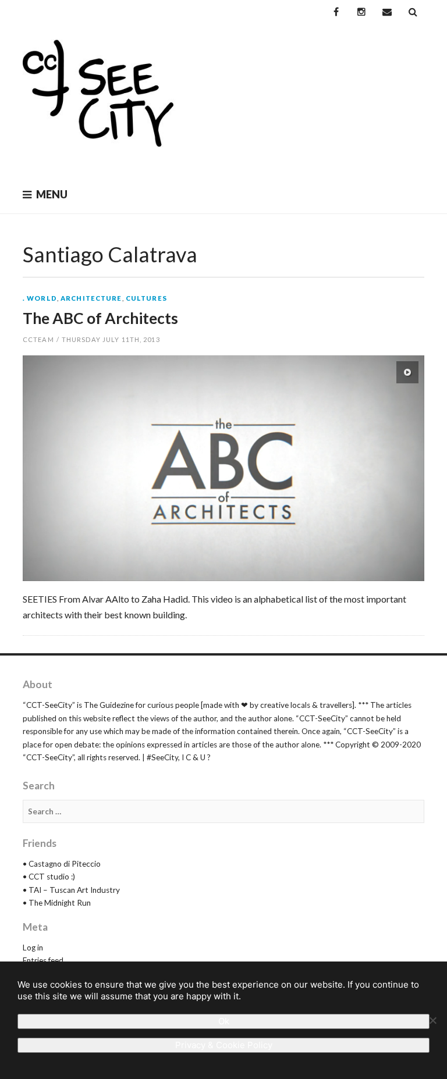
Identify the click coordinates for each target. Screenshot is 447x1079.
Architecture (91, 298)
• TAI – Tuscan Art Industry (71, 890)
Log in (33, 947)
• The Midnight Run (57, 902)
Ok (223, 1021)
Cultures (146, 298)
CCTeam (38, 339)
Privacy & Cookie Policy (223, 1044)
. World (40, 298)
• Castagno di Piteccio (62, 863)
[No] (432, 1020)
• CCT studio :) (49, 876)
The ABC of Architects (100, 318)
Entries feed (43, 960)
